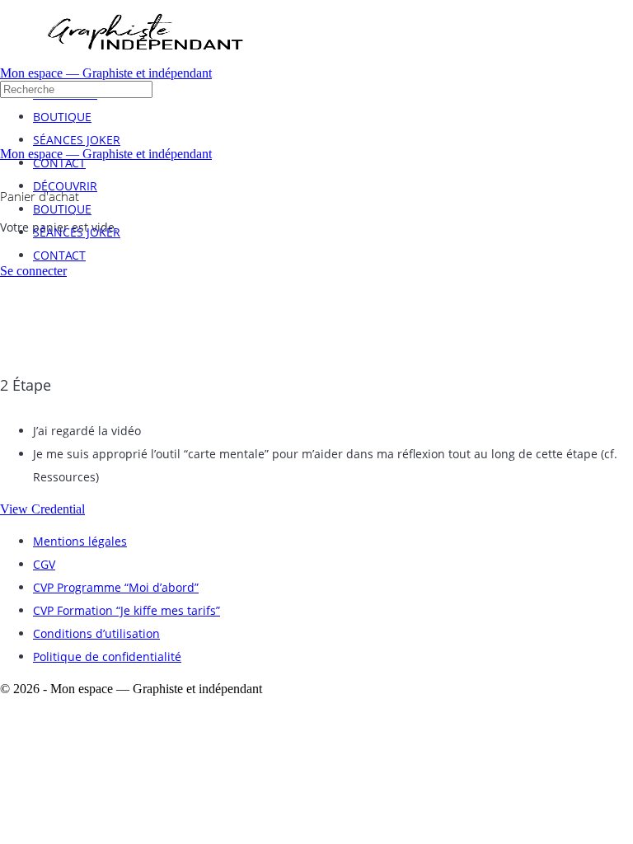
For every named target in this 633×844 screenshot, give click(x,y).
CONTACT (59, 255)
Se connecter (33, 271)
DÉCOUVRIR (65, 186)
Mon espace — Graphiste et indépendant (106, 73)
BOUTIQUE (62, 209)
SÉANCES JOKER (76, 232)
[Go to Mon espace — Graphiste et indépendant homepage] (144, 61)
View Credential (42, 509)
